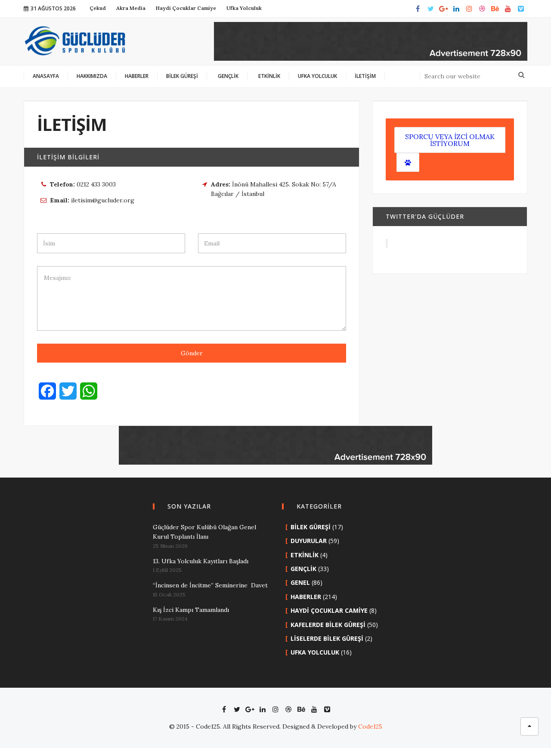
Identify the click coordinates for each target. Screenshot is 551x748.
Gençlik (303, 569)
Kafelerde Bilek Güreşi (328, 625)
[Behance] (495, 8)
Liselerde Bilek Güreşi (327, 638)
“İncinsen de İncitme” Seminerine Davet (210, 585)
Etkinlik (305, 555)
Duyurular (309, 541)
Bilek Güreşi (311, 527)
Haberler (306, 597)
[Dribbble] (482, 8)
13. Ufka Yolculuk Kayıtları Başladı (200, 561)
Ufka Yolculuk (315, 652)
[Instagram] (469, 8)
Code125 (370, 726)
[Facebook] (417, 8)
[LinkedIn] (456, 8)
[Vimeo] (520, 8)
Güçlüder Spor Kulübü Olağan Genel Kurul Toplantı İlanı (204, 531)
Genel (300, 582)
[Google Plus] (443, 8)
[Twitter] (430, 8)
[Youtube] (507, 8)
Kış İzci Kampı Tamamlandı (191, 610)
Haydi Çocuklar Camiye (329, 610)
